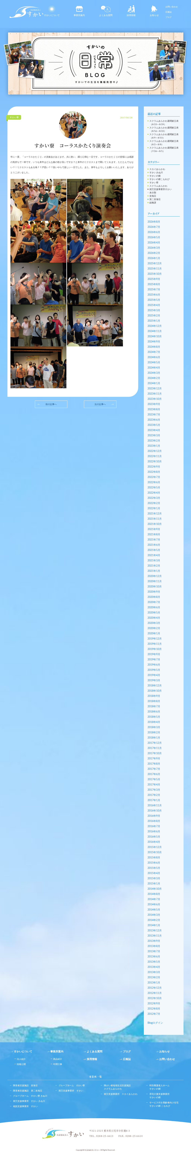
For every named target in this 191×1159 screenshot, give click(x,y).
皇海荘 (152, 196)
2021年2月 (154, 566)
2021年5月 (154, 550)
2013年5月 (154, 962)
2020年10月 (155, 586)
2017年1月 (154, 800)
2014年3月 (154, 915)
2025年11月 (155, 268)
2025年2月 (154, 315)
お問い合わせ (171, 7)
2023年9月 (154, 404)
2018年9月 (154, 696)
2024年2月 (154, 378)
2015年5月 (154, 868)
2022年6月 (154, 482)
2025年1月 (154, 321)
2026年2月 (154, 253)
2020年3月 (154, 623)
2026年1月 (154, 258)
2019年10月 (155, 649)
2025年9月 (154, 279)
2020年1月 (154, 633)
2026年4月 (154, 242)
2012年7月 (154, 1014)
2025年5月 (154, 300)
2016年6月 (154, 831)
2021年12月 (155, 513)
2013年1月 (154, 982)
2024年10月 (155, 336)
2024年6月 (154, 357)
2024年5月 (154, 362)
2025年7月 (154, 289)
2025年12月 (155, 263)
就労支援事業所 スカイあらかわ (120, 1094)
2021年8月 (154, 534)
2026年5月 (154, 237)
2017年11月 (155, 748)
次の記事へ (100, 404)
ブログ (168, 17)
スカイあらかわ (157, 169)
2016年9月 (154, 816)
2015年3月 (154, 878)
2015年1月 (154, 883)
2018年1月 (154, 737)
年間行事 (57, 1064)
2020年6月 (154, 607)
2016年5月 (154, 837)
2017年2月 (154, 795)
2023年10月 (155, 399)
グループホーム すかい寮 (72, 1085)
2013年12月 (155, 930)
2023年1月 (154, 446)
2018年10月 (155, 691)
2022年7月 (154, 477)
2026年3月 (154, 248)
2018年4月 (154, 722)
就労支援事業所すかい (160, 189)
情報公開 (21, 1064)
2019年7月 (154, 659)
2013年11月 (155, 936)
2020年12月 (155, 576)
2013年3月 (154, 972)
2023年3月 (154, 435)
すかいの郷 (155, 176)
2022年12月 (155, 451)
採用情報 (131, 15)
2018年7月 (154, 706)
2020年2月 (154, 628)
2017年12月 (155, 743)
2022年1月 (154, 508)
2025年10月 (155, 274)
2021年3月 (154, 560)
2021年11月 (155, 519)
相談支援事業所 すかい (25, 1106)
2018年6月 (154, 711)
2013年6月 (154, 956)
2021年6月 (154, 545)
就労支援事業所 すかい (71, 1091)
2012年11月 (155, 993)
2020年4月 (154, 618)
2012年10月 (155, 998)
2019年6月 (154, 665)
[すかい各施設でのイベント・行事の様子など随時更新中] (95, 63)
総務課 (152, 203)
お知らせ (154, 15)
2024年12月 (155, 326)
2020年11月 (155, 581)
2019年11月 (155, 644)
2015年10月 (155, 852)
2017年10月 (155, 753)
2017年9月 (154, 758)
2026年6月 (154, 232)
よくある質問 (105, 15)
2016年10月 (155, 810)
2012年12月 (155, 988)
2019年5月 (154, 670)
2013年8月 (154, 946)
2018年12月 (155, 685)
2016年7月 (154, 826)
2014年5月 (154, 909)
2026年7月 (154, 227)
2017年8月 (154, 764)
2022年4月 (154, 493)
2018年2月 (154, 732)
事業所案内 (79, 15)
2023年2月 (154, 440)
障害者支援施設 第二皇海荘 (27, 1091)
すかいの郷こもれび (159, 179)
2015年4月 (154, 873)
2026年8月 (154, 222)
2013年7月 (154, 951)
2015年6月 (154, 863)
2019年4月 (154, 675)
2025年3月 (154, 310)
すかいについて (52, 15)
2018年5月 (154, 717)
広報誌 (168, 12)
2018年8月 (154, 701)
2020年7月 (154, 602)
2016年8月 (154, 821)
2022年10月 (155, 461)
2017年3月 (154, 790)
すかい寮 (153, 182)
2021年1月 (154, 571)
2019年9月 (154, 654)
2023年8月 (154, 409)
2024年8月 (154, 347)
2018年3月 (154, 727)
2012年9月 (154, 1003)
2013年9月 (154, 941)
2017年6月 (154, 774)
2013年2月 (154, 977)
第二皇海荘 (155, 199)
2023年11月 (155, 394)
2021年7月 (154, 539)
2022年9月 (154, 466)
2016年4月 (154, 842)
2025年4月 (154, 305)
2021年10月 (155, 524)
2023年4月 (154, 430)
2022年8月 (154, 472)
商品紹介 (57, 1059)
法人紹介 (21, 1059)
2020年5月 (154, 612)
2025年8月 (154, 284)
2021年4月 (154, 555)
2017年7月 (154, 769)
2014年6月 (154, 904)
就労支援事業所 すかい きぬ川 (29, 1101)
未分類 (152, 193)
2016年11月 (155, 805)
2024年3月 (154, 373)
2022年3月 (154, 498)
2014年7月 (154, 899)
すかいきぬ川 (156, 172)
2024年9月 (154, 341)
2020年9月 (154, 592)
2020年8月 (154, 597)
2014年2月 (154, 920)
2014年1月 (154, 925)
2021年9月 (154, 529)
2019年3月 (154, 680)
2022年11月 (155, 456)
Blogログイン (155, 1023)
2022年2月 (154, 503)
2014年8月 (154, 894)
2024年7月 (154, 352)
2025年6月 (154, 295)
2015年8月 (154, 857)
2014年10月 (155, 889)
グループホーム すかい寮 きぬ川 (30, 1096)
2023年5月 (154, 425)
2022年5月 (154, 487)
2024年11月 (155, 331)
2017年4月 (154, 784)
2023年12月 (155, 388)
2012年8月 (154, 1008)
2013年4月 (154, 967)
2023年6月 (154, 420)
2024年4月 (154, 367)
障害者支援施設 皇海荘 (25, 1085)
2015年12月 (155, 847)
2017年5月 (154, 779)
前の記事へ (51, 404)
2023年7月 (154, 414)
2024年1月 (154, 383)
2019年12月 (155, 638)
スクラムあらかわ (158, 186)
